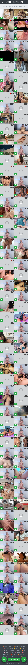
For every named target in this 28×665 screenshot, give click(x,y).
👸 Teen (22, 648)
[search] (24, 659)
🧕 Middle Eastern (8, 648)
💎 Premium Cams (7, 656)
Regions (9, 663)
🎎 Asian (5, 646)
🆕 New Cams (6, 654)
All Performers (21, 663)
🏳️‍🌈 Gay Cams (14, 654)
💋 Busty (12, 652)
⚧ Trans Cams (21, 654)
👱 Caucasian (22, 646)
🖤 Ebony (10, 646)
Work (13, 663)
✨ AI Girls (23, 656)
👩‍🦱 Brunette (11, 650)
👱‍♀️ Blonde (4, 650)
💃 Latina (16, 646)
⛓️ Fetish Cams (15, 656)
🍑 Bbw (24, 650)
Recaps (16, 663)
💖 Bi (23, 652)
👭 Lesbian (17, 652)
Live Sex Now (14, 659)
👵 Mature (16, 648)
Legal (26, 663)
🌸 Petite (6, 652)
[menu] (4, 659)
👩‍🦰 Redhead (18, 650)
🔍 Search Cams (21, 661)
